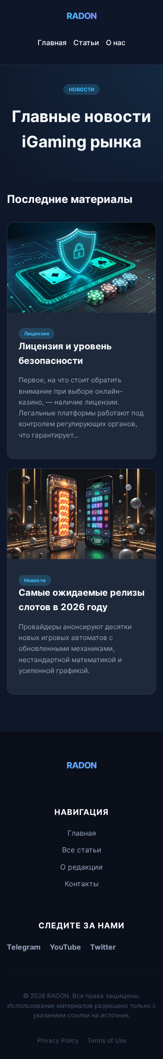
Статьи (86, 42)
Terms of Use (106, 1040)
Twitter (103, 946)
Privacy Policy (58, 1040)
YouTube (65, 946)
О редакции (81, 866)
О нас (115, 42)
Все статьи (81, 849)
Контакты (82, 883)
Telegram (24, 946)
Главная (52, 42)
